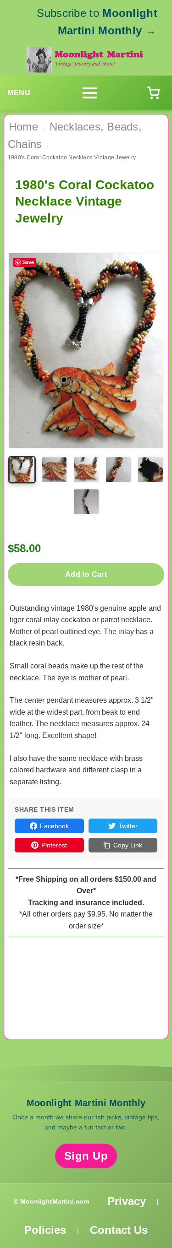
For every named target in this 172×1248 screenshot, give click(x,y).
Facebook (54, 826)
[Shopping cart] (153, 93)
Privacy (126, 1201)
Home (23, 126)
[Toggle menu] (90, 93)
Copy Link (127, 845)
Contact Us (119, 1230)
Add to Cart (86, 574)
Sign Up (86, 1156)
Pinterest (54, 845)
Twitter (128, 826)
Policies (45, 1230)
